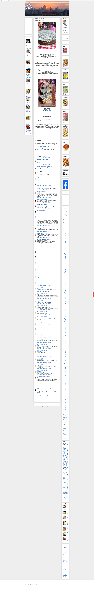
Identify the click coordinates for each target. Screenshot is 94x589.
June (65, 421)
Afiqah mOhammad (40, 388)
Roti (67, 446)
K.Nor (38, 204)
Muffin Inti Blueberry (67, 512)
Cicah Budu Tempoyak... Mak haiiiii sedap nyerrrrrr (65, 355)
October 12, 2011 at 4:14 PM (47, 331)
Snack (66, 491)
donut (65, 459)
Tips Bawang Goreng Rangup (65, 375)
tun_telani (38, 159)
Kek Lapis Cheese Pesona (65, 366)
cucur (63, 481)
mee (63, 471)
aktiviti (65, 478)
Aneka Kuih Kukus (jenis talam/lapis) (65, 454)
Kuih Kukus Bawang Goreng (65, 384)
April (65, 426)
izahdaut (38, 287)
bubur (66, 492)
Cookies (66, 462)
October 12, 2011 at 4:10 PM (47, 280)
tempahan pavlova (65, 500)
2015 (64, 212)
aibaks (64, 566)
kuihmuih (65, 443)
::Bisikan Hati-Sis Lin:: (65, 552)
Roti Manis (65, 390)
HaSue (47, 110)
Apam (64, 461)
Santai (63, 491)
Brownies (64, 479)
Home (47, 404)
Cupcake (67, 494)
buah (66, 493)
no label (64, 494)
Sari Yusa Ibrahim (39, 283)
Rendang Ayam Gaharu (65, 303)
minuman (65, 484)
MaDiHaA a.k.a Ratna (40, 376)
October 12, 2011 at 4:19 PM (47, 374)
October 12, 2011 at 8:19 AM (47, 157)
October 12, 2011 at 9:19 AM (47, 197)
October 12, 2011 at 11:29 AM (47, 231)
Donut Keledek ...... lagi (65, 248)
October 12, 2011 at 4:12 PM (47, 298)
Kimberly (38, 395)
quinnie (38, 171)
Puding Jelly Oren (65, 279)
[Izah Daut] (65, 188)
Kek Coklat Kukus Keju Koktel (65, 396)
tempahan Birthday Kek (65, 458)
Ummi (38, 233)
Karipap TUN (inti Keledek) (65, 343)
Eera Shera (39, 371)
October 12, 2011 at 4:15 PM (47, 337)
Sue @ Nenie (39, 250)
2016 (64, 211)
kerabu (67, 497)
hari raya (64, 496)
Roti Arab (65, 319)
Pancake (64, 474)
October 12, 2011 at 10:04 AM (47, 208)
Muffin (64, 450)
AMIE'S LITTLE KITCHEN (27, 38)
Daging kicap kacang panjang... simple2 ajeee (65, 259)
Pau (65, 488)
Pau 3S (67, 533)
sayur (64, 460)
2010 (64, 436)
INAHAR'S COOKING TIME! (27, 115)
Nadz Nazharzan (39, 239)
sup (67, 487)
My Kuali (27, 96)
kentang (64, 493)
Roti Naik (67, 528)
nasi (67, 467)
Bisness (64, 485)
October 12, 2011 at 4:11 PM (47, 291)
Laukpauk (64, 482)
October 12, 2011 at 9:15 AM (47, 189)
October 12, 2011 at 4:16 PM (47, 348)
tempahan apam (65, 489)
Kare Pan (65, 229)
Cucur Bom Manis (65, 284)
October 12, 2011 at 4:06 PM (47, 260)
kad (66, 496)
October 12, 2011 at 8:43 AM (47, 169)
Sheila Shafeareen (40, 263)
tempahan (64, 448)
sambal (64, 487)
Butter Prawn (65, 411)
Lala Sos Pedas (65, 336)
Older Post (57, 404)
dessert (64, 449)
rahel (37, 210)
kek (37, 137)
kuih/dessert (64, 470)
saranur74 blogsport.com (28, 88)
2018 (64, 208)
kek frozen (64, 497)
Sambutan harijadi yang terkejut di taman (65, 327)
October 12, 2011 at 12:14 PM (47, 237)
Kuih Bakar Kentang (65, 269)
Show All (30, 133)
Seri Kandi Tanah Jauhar (40, 166)
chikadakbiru (39, 312)
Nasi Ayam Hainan (65, 309)
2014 (64, 214)
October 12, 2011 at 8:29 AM (47, 164)
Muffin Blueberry (65, 483)
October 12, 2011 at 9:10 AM (47, 185)
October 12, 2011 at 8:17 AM (47, 146)
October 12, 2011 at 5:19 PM (47, 386)
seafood (67, 471)
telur (63, 492)
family (64, 467)
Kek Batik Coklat (65, 315)
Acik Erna (38, 177)
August (65, 417)
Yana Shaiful (39, 301)
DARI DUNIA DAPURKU (28, 124)
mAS (50, 110)
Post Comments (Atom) (49, 406)
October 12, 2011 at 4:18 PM (47, 362)
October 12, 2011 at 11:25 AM (47, 225)
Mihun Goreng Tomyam (65, 234)
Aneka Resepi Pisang (65, 464)
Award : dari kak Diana (65, 405)
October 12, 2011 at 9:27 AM (47, 202)
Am (67, 461)
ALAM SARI (28, 68)
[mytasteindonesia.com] (65, 42)
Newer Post (37, 404)
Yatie (37, 191)
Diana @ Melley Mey (40, 334)
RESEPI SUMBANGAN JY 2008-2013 (28, 48)
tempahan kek (65, 451)
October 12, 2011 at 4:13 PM (47, 309)
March (65, 428)
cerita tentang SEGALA (65, 548)
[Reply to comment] (39, 146)
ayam (65, 452)
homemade (64, 486)
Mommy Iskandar (64, 573)
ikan (65, 469)
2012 (64, 216)
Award (67, 456)
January (65, 434)
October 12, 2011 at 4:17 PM (47, 356)
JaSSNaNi (38, 227)
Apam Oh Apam (65, 290)
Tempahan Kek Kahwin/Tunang (65, 477)
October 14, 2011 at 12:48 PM (47, 393)
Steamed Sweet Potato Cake (65, 296)
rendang (65, 498)
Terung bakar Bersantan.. (65, 241)
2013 (64, 215)
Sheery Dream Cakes (40, 215)
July (65, 419)
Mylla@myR (48, 109)
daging (67, 468)
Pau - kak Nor (65, 274)
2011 (64, 218)
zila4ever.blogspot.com (28, 105)
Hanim (38, 199)
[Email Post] (45, 136)
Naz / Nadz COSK (40, 351)
